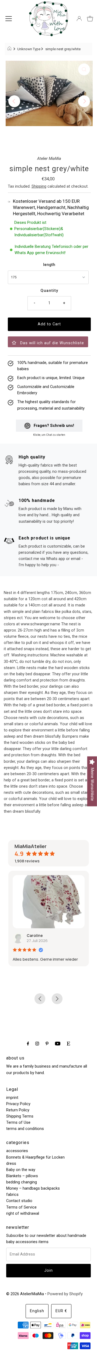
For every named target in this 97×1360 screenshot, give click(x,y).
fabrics (12, 1194)
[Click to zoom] (84, 69)
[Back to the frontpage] (10, 49)
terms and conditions (25, 1128)
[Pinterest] (47, 1043)
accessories (17, 1151)
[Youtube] (57, 1043)
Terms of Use (18, 1122)
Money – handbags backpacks (33, 1188)
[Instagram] (37, 1043)
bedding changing (21, 1182)
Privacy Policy (18, 1104)
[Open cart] (90, 18)
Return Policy (17, 1110)
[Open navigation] (8, 18)
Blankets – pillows (22, 1176)
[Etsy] (68, 1043)
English (37, 1311)
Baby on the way (20, 1169)
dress (11, 1163)
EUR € (61, 1311)
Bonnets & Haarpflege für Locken (35, 1157)
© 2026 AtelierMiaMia (25, 1294)
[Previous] (14, 101)
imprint (12, 1097)
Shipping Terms (19, 1116)
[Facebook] (28, 1043)
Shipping (39, 186)
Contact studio (19, 1201)
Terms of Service (21, 1207)
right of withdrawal (22, 1213)
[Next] (84, 101)
